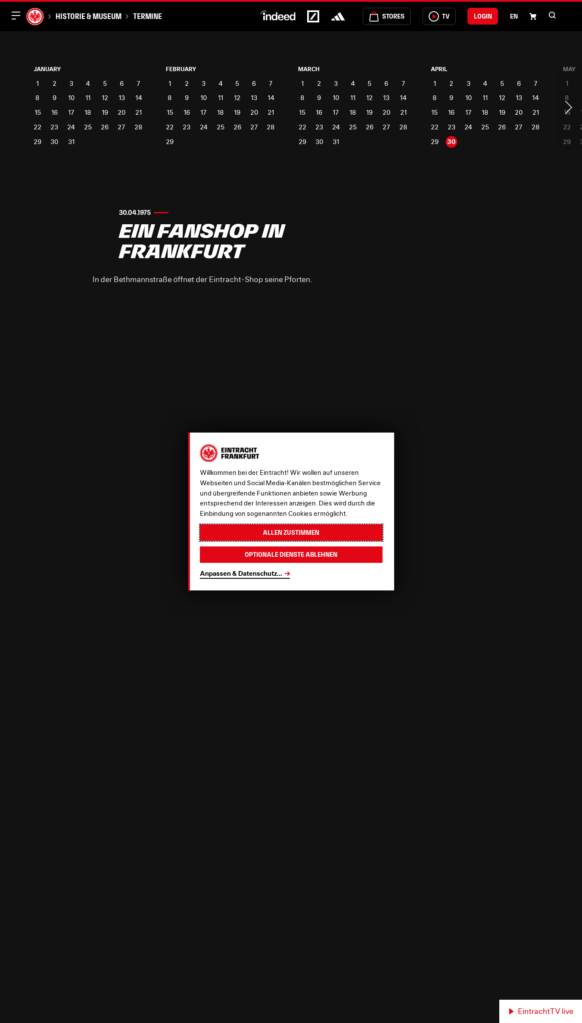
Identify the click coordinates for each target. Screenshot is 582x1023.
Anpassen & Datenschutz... (241, 573)
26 (105, 127)
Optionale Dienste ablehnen (291, 554)
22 (37, 127)
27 (121, 127)
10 (71, 97)
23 (54, 127)
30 (54, 141)
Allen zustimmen (291, 532)
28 (138, 127)
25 (88, 127)
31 (71, 141)
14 (138, 97)
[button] (552, 15)
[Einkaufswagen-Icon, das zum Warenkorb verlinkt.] (532, 16)
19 (105, 112)
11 (87, 97)
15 (37, 112)
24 (71, 127)
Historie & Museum (88, 16)
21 (138, 112)
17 (71, 112)
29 (37, 141)
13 (121, 97)
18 (87, 112)
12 (105, 97)
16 (54, 112)
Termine (147, 16)
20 (121, 112)
